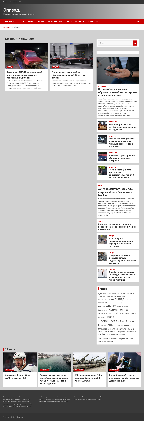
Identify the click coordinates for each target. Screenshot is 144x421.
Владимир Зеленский (105, 296)
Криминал (10, 22)
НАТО (134, 313)
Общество (80, 22)
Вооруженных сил (106, 300)
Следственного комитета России (116, 329)
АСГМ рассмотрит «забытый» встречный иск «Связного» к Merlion (116, 192)
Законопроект (103, 310)
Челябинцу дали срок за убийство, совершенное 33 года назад (123, 127)
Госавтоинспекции (114, 303)
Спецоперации (131, 332)
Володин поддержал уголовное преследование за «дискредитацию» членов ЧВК (117, 227)
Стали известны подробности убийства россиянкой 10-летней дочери (69, 75)
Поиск (135, 43)
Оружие (101, 317)
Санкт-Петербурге (122, 326)
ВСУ (132, 293)
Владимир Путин (119, 296)
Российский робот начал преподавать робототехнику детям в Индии (124, 378)
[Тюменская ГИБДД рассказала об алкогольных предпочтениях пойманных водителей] (26, 56)
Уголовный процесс (117, 335)
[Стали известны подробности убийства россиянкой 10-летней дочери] (71, 56)
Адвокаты (102, 294)
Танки (105, 334)
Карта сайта (94, 22)
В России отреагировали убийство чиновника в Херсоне (122, 158)
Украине (114, 339)
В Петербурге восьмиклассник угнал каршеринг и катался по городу (121, 242)
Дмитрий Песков (122, 306)
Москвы (127, 313)
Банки (122, 294)
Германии (128, 300)
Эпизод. (11, 10)
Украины (123, 338)
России (130, 321)
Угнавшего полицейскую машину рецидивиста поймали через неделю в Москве (122, 142)
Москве (120, 313)
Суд (99, 335)
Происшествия (55, 22)
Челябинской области (105, 341)
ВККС (127, 294)
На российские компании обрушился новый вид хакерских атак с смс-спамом (117, 92)
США (110, 325)
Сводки (40, 22)
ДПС (108, 305)
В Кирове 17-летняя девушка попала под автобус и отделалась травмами (123, 259)
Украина (104, 338)
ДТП (114, 306)
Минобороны (102, 313)
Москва (111, 313)
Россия (102, 325)
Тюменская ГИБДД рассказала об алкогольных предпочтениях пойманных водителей (24, 75)
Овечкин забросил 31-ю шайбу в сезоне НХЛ (17, 376)
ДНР (103, 306)
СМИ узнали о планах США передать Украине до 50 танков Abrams (88, 378)
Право (30, 22)
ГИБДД (68, 22)
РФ (123, 321)
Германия (102, 303)
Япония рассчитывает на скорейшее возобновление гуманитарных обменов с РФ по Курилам (54, 379)
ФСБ (131, 339)
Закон (21, 22)
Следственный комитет (107, 332)
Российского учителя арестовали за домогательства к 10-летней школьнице (122, 173)
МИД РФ (126, 310)
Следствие (121, 332)
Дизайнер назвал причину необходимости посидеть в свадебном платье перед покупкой (122, 276)
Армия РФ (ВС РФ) (113, 294)
